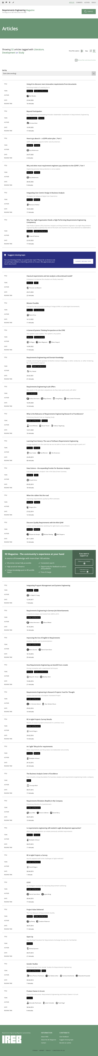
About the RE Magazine (48, 1040)
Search (94, 2)
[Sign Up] (3, 2)
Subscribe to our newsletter (84, 570)
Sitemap (35, 1050)
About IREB (44, 1037)
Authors (87, 2)
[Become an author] (13, 2)
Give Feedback (64, 1037)
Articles (71, 2)
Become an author (65, 1043)
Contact (43, 1043)
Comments (79, 2)
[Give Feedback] (6, 2)
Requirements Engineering (18, 11)
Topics (90, 11)
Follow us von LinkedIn (84, 561)
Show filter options (74, 51)
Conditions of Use (59, 1050)
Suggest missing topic (83, 261)
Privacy (48, 1050)
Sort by (4, 70)
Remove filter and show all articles (86, 60)
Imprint (41, 1050)
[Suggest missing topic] (10, 2)
